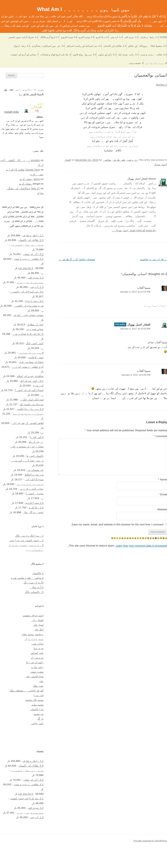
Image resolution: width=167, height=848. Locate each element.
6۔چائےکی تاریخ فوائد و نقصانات (55, 54)
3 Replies (161, 84)
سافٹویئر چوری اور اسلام (30, 376)
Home (163, 37)
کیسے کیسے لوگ (35, 343)
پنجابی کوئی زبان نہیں (31, 488)
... (42, 273)
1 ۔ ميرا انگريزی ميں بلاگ (29, 535)
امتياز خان (38, 624)
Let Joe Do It (25, 268)
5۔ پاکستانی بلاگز (34, 592)
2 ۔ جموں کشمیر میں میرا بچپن (26, 540)
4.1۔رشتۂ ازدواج (22, 46)
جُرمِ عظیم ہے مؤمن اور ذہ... (28, 366)
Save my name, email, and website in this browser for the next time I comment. (117, 524)
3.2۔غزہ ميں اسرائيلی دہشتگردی (48, 46)
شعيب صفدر (37, 671)
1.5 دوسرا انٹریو (86, 37)
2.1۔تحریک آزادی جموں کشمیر (23, 37)
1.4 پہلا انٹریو (102, 37)
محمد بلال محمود (34, 699)
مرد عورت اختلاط (34, 474)
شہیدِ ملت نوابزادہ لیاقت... (29, 305)
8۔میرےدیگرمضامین (156, 63)
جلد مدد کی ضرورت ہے (30, 282)
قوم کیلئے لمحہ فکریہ (32, 399)
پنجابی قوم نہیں (35, 329)
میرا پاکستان (37, 709)
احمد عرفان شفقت (33, 615)
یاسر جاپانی (37, 723)
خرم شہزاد (37, 657)
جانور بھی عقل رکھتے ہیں (27, 244)
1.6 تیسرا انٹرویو (69, 37)
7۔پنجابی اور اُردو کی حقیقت (25, 54)
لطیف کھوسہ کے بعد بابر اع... (28, 423)
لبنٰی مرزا (39, 695)
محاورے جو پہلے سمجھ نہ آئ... (27, 446)
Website (162, 509)
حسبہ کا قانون (36, 357)
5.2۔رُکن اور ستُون (107, 54)
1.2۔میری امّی (131, 37)
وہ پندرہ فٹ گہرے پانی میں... (27, 460)
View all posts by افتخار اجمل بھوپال (134, 230)
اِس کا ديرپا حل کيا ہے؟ (28, 413)
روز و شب (132, 159)
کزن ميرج (38, 385)
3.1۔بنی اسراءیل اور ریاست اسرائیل (84, 46)
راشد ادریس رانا (35, 662)
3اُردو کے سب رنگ (34, 582)
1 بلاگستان (38, 573)
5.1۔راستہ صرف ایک (128, 54)
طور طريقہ (119, 159)
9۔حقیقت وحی (136, 63)
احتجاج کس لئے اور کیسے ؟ (29, 390)
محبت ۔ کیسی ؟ (35, 493)
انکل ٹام (39, 629)
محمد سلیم (37, 704)
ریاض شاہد (37, 667)
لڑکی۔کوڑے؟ (37, 437)
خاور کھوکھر (37, 653)
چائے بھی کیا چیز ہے (30, 484)
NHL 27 (35, 188)
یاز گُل (40, 718)
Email (162, 494)
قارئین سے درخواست (153, 259)
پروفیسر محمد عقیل (32, 634)
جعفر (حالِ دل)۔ (34, 638)
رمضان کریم (26, 179)
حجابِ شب (38, 643)
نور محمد (39, 714)
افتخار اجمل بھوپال (138, 324)
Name (162, 479)
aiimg (36, 179)
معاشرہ (107, 159)
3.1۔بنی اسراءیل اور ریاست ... (27, 291)
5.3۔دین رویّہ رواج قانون (84, 54)
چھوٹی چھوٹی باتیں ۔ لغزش (28, 315)
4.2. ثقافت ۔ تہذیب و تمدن (153, 54)
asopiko (35, 160)
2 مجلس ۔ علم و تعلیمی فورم (27, 577)
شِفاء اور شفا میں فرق (31, 362)
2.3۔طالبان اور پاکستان (114, 46)
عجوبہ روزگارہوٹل (33, 512)
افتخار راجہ (37, 620)
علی (41, 681)
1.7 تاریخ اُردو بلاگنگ (49, 37)
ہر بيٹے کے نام (36, 441)
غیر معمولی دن (35, 470)
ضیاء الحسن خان (35, 676)
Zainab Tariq (32, 169)
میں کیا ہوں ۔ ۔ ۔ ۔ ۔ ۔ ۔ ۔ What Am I (83, 9)
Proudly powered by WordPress (150, 841)
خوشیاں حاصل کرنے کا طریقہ (76, 259)
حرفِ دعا (39, 648)
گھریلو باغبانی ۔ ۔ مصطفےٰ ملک (27, 690)
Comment (160, 436)
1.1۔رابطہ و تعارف (149, 37)
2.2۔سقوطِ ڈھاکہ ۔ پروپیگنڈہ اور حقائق (147, 46)
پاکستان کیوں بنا (35, 455)
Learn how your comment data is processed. (117, 545)
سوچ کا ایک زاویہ (34, 479)
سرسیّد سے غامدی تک (32, 404)
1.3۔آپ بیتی (116, 37)
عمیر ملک (38, 685)
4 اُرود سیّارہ (37, 587)
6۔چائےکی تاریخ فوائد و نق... (28, 334)
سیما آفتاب (143, 287)
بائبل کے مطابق (35, 324)
